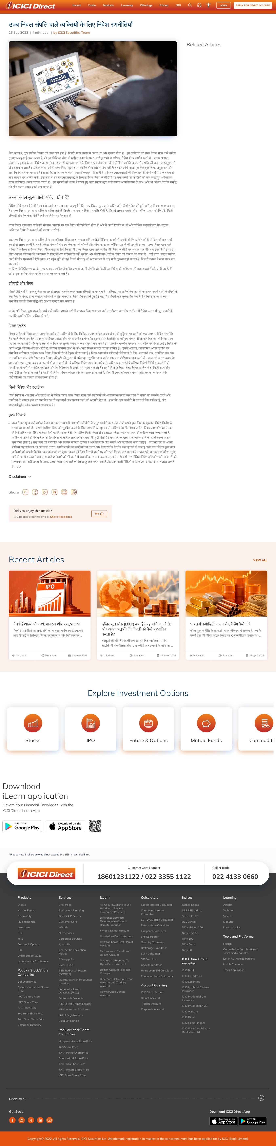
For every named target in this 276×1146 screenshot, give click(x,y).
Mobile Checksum (233, 964)
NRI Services (66, 933)
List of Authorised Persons (239, 958)
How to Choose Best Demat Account (116, 943)
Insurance (24, 927)
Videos (227, 916)
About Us (64, 944)
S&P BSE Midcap (192, 910)
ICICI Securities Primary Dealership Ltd (196, 1030)
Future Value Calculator (155, 925)
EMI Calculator (150, 936)
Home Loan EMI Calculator (157, 970)
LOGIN (223, 5)
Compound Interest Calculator (152, 912)
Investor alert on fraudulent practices (75, 981)
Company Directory (29, 1024)
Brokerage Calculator (154, 947)
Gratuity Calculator (152, 942)
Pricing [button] (164, 5)
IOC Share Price (27, 1007)
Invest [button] (77, 5)
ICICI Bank (188, 970)
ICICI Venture (190, 1011)
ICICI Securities (191, 981)
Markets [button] (108, 5)
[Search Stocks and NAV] (190, 5)
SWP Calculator (150, 953)
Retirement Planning (71, 910)
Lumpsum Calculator (153, 931)
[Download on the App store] (224, 1121)
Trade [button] (92, 5)
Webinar (228, 910)
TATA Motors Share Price (74, 1069)
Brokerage (65, 904)
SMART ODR (67, 964)
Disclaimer (17, 476)
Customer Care (68, 921)
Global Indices (190, 904)
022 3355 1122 (168, 876)
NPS (20, 938)
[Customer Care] (199, 5)
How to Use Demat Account (116, 936)
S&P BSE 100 (190, 916)
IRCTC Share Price (29, 996)
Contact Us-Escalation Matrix (72, 951)
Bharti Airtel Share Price (73, 1058)
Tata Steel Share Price (31, 1019)
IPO (20, 950)
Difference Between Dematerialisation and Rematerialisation (113, 921)
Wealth (63, 927)
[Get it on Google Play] (253, 1121)
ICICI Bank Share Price (72, 1075)
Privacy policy (67, 959)
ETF (20, 933)
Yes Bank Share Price (30, 1013)
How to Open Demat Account (112, 993)
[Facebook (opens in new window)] (12, 1120)
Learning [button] (127, 5)
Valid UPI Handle (69, 1020)
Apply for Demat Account (253, 5)
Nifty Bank (188, 944)
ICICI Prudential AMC (195, 1005)
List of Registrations (71, 1015)
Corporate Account (152, 1009)
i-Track (227, 943)
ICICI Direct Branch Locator (75, 1003)
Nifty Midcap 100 (192, 927)
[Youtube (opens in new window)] (49, 1120)
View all (260, 560)
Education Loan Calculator (157, 976)
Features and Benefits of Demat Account (115, 952)
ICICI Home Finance (193, 1022)
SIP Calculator (149, 959)
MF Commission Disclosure (74, 1009)
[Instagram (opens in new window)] (21, 1120)
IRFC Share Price (28, 1002)
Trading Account (151, 1003)
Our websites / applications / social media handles (240, 951)
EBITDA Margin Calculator (157, 919)
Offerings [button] (146, 5)
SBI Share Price (27, 981)
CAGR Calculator (151, 964)
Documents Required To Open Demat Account (114, 962)
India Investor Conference (33, 961)
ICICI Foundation (192, 976)
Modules (228, 921)
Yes (97, 513)
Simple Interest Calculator (156, 904)
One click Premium (70, 916)
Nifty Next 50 (190, 933)
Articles (227, 904)
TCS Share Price (68, 1047)
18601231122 (118, 876)
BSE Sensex (189, 921)
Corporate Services (70, 938)
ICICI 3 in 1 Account (152, 992)
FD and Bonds (26, 921)
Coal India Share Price (72, 1063)
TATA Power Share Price (73, 1052)
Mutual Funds (26, 910)
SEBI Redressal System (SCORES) (72, 972)
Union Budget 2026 (30, 955)
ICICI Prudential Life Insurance (194, 998)
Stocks (22, 904)
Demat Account (150, 998)
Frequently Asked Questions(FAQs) (69, 990)
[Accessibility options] (208, 5)
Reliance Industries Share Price (33, 989)
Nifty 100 (187, 938)
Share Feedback (61, 517)
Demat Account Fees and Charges (115, 971)
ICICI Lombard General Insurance (195, 989)
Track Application (233, 969)
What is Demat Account (114, 930)
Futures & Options (29, 944)
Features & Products (71, 998)
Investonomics (231, 927)
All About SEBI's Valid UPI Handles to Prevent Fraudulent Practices (115, 908)
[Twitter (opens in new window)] (31, 1120)
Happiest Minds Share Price (75, 1041)
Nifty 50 (187, 950)
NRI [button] (178, 5)
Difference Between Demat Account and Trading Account (116, 982)
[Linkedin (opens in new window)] (40, 1120)
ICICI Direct (188, 1017)
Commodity (25, 916)
